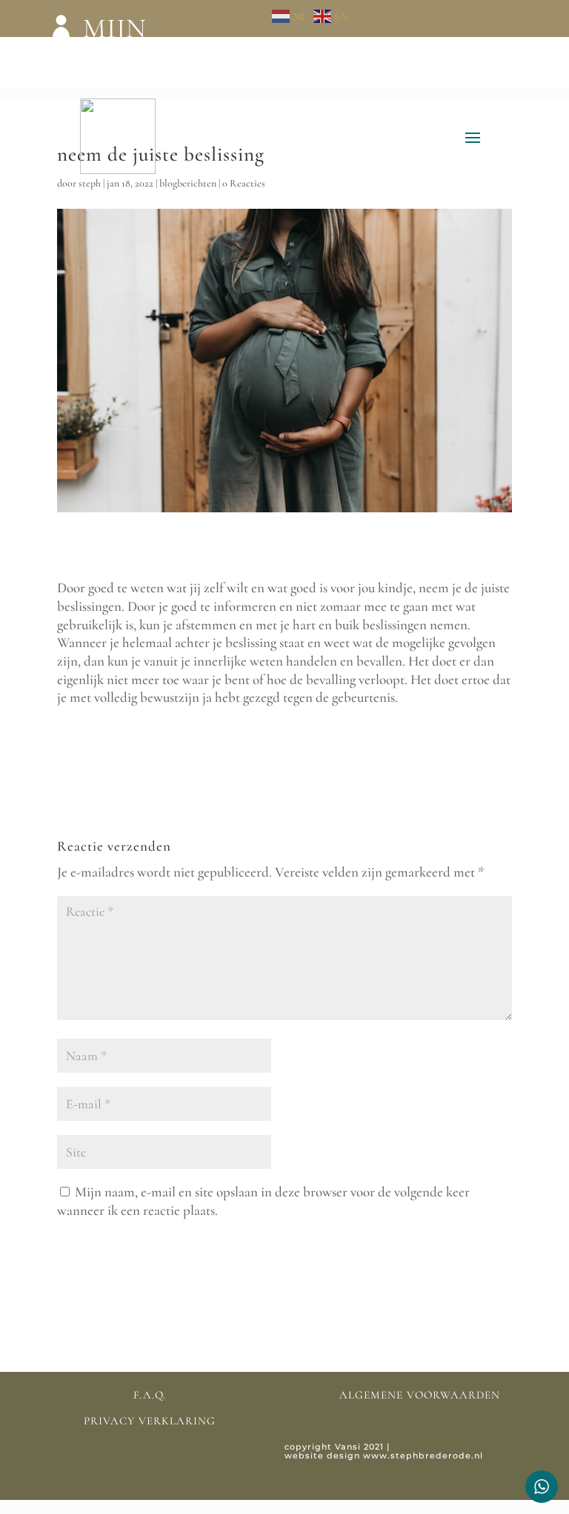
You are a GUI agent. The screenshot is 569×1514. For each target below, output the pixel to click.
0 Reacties (243, 183)
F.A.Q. (149, 1394)
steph (90, 183)
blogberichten (187, 183)
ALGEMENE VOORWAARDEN (419, 1394)
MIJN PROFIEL (138, 52)
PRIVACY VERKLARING (150, 1420)
